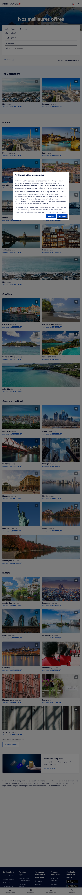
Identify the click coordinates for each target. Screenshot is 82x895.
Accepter (62, 216)
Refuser (51, 216)
